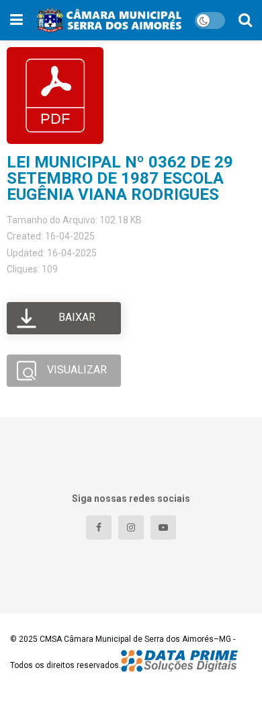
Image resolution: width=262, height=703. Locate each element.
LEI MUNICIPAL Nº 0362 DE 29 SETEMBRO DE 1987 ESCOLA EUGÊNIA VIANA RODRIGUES (120, 178)
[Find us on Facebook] (99, 527)
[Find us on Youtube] (163, 527)
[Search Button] (245, 20)
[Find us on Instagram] (131, 527)
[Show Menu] (16, 20)
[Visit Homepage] (108, 20)
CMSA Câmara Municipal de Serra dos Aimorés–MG (135, 639)
